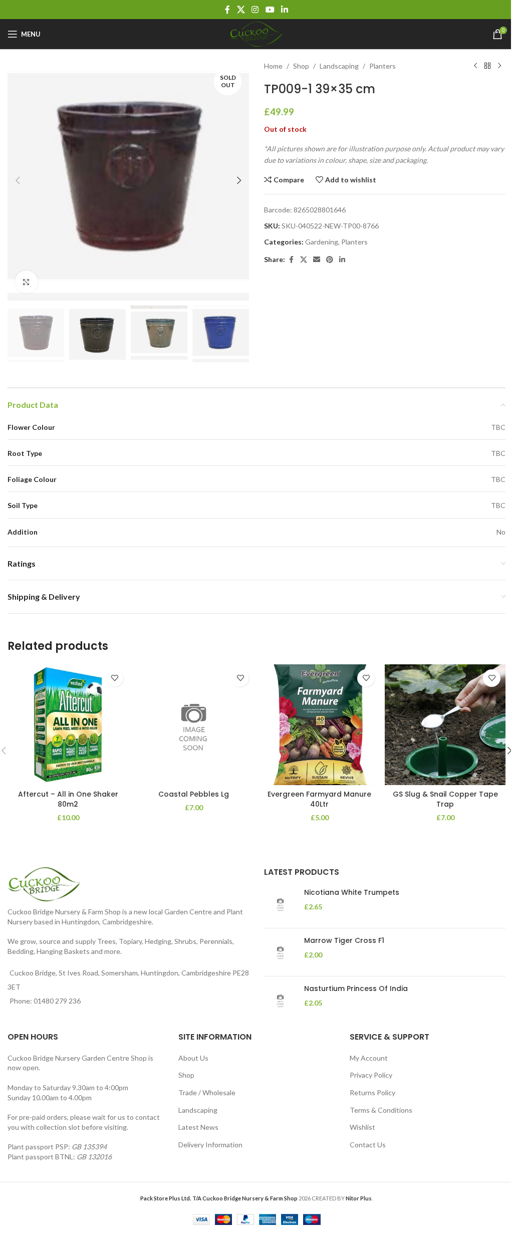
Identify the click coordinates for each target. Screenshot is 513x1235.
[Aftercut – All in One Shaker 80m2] (68, 724)
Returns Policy (372, 1092)
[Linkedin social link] (284, 9)
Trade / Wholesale (206, 1092)
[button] (18, 180)
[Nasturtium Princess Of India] (280, 1000)
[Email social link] (316, 260)
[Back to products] (487, 66)
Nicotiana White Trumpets (351, 892)
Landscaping (339, 66)
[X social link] (240, 9)
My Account (369, 1058)
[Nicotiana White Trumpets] (280, 904)
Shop (301, 66)
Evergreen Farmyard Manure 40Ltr (319, 799)
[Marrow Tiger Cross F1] (280, 952)
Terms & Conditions (381, 1110)
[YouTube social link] (270, 9)
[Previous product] (475, 66)
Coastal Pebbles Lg (193, 794)
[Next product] (499, 66)
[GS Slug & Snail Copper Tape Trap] (445, 724)
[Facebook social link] (227, 9)
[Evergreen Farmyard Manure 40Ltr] (319, 724)
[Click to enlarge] (26, 282)
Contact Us (368, 1144)
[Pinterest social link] (329, 260)
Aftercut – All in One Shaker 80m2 (68, 799)
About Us (193, 1058)
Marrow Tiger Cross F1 (344, 940)
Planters (382, 66)
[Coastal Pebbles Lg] (193, 724)
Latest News (198, 1127)
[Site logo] (256, 33)
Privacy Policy (371, 1075)
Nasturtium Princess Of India (356, 989)
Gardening (321, 241)
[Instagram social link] (255, 9)
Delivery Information (210, 1144)
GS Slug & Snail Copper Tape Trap (445, 799)
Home (273, 66)
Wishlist (362, 1127)
